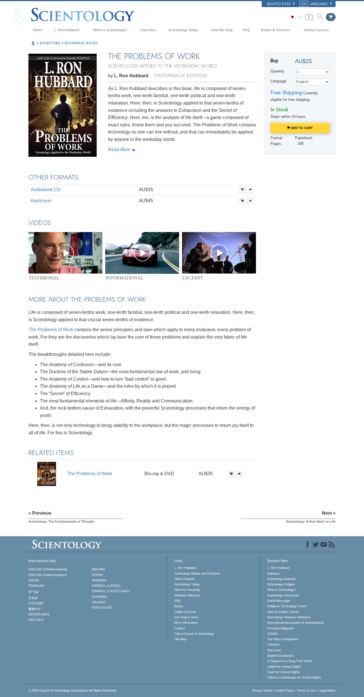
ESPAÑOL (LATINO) (106, 585)
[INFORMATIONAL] (142, 253)
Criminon (273, 644)
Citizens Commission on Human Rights (294, 677)
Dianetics (273, 573)
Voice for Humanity (187, 589)
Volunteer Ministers (187, 595)
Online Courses (316, 30)
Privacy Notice (262, 690)
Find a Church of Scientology (194, 633)
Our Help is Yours (186, 617)
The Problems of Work (50, 329)
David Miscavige (278, 600)
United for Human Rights (284, 666)
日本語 (33, 598)
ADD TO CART (301, 128)
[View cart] (331, 17)
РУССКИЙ (35, 603)
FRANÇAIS (36, 585)
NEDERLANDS (38, 614)
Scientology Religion (281, 584)
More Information (186, 622)
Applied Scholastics (280, 655)
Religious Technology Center (287, 606)
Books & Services (275, 30)
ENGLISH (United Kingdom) (47, 575)
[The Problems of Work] (46, 473)
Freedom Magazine (280, 628)
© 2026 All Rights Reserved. (72, 690)
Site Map (180, 639)
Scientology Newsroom (283, 595)
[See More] (250, 190)
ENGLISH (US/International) (47, 569)
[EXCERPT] (219, 253)
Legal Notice (327, 690)
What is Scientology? (110, 30)
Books (178, 606)
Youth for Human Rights (283, 672)
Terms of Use (306, 690)
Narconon (274, 650)
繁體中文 (34, 609)
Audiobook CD (46, 189)
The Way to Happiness (283, 639)
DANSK (33, 580)
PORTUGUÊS (102, 607)
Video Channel (184, 579)
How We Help (222, 30)
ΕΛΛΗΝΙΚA (99, 596)
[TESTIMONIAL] (65, 253)
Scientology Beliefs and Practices (197, 573)
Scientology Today (183, 30)
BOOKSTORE (50, 43)
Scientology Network (281, 579)
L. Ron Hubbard (66, 30)
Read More (120, 149)
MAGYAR (98, 569)
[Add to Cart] (242, 190)
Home (38, 30)
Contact (179, 628)
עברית (33, 591)
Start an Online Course (283, 611)
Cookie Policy (284, 690)
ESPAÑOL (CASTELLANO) (111, 591)
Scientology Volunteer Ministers (288, 617)
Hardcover (41, 200)
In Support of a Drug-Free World (289, 661)
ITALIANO (99, 602)
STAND (272, 633)
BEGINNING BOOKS (81, 43)
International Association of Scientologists (295, 622)
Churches (148, 30)
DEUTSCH (36, 619)
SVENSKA (99, 580)
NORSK (97, 575)
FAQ (246, 30)
